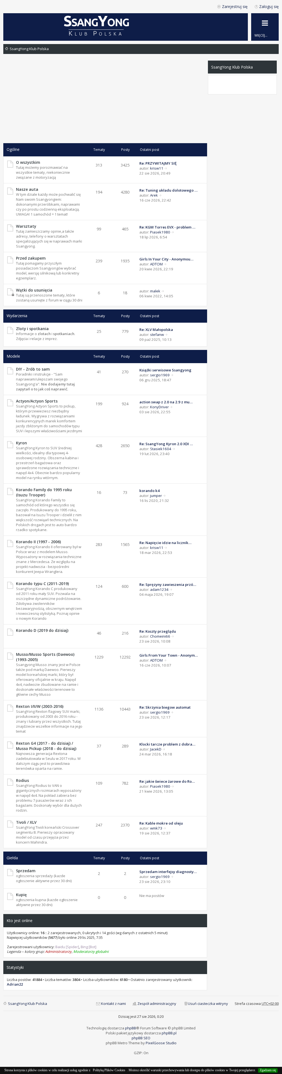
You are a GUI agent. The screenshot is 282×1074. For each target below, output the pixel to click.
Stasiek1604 (160, 448)
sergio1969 (160, 374)
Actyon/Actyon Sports (37, 401)
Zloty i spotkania (32, 328)
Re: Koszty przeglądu (157, 631)
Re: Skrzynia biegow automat (165, 707)
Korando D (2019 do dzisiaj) (42, 630)
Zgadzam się (268, 1070)
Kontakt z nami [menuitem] (113, 1003)
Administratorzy (58, 951)
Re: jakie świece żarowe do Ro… (167, 781)
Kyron (21, 442)
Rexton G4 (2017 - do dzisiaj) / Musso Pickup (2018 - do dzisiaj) (46, 746)
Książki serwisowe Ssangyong (165, 370)
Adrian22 (15, 984)
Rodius (22, 780)
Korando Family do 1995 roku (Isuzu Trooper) (44, 492)
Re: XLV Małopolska (156, 329)
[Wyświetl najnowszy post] (165, 168)
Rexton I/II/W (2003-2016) (39, 706)
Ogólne (13, 149)
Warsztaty (26, 226)
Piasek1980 (160, 232)
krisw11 (156, 168)
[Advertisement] (105, 101)
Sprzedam (26, 870)
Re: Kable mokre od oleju (161, 823)
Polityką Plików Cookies (109, 1070)
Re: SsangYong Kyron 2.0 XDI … (166, 443)
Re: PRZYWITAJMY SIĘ (158, 163)
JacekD (155, 749)
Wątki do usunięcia (34, 290)
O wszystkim (28, 162)
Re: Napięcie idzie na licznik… (165, 542)
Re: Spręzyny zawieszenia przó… (167, 584)
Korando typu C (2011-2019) (42, 583)
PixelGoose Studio (161, 1042)
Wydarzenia (17, 315)
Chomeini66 (160, 636)
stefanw (157, 334)
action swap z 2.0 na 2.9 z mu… (165, 401)
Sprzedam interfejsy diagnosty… (168, 871)
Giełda (12, 857)
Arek (154, 195)
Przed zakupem (31, 258)
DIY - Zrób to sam (33, 369)
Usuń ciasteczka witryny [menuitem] (208, 1003)
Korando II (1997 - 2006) (38, 541)
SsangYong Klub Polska (29, 48)
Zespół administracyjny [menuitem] (156, 1003)
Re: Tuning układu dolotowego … (168, 190)
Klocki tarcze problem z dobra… (167, 744)
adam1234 (159, 589)
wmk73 (156, 828)
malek (155, 291)
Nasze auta (27, 189)
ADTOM (156, 264)
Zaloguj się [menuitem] (269, 6)
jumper (156, 495)
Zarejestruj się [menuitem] (235, 6)
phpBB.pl (169, 1033)
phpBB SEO (141, 1037)
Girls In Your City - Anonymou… (166, 259)
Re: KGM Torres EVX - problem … (167, 227)
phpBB (130, 1028)
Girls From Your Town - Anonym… (168, 655)
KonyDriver (159, 406)
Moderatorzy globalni (91, 951)
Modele (13, 356)
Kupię (21, 894)
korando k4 (149, 490)
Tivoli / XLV (26, 822)
